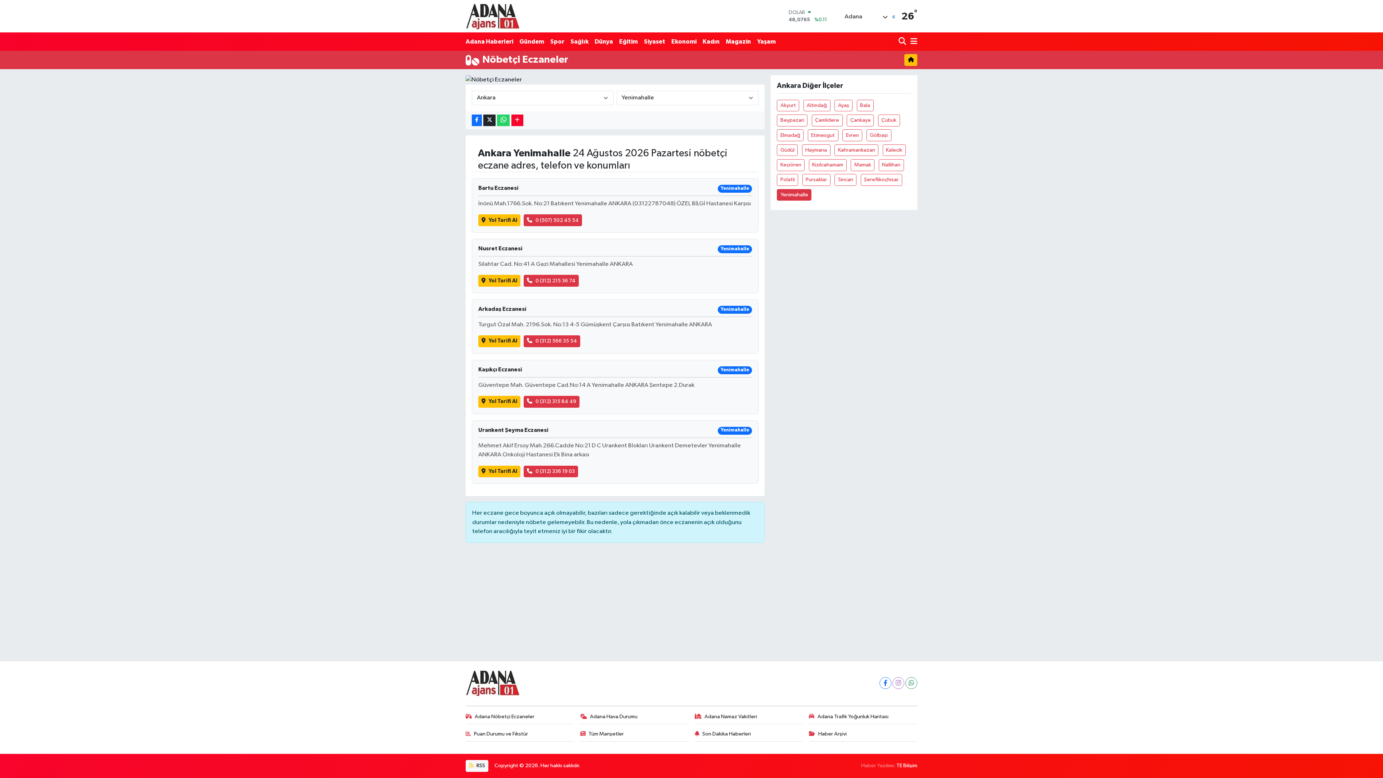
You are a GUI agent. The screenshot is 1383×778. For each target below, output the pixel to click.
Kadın (711, 42)
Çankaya (860, 120)
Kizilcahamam (827, 164)
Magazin (738, 42)
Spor (557, 42)
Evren (852, 135)
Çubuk (888, 120)
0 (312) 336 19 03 (555, 471)
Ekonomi (684, 42)
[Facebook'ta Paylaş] (477, 120)
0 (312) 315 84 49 (556, 401)
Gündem (531, 42)
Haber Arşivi (832, 734)
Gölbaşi (879, 135)
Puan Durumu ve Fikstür (501, 734)
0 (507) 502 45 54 (557, 220)
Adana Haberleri (489, 42)
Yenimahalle (794, 194)
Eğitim (628, 42)
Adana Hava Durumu (613, 716)
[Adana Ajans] (493, 16)
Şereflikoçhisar (881, 179)
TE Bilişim (906, 765)
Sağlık (579, 42)
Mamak (862, 164)
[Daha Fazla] (517, 120)
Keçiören (790, 164)
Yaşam (766, 42)
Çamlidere (827, 120)
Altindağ (817, 105)
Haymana (816, 150)
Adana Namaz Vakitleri (730, 716)
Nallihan (891, 164)
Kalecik (894, 150)
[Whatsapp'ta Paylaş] (503, 120)
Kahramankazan (856, 150)
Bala (865, 105)
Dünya (604, 42)
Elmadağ (790, 135)
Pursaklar (816, 179)
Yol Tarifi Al (503, 220)
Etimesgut (823, 135)
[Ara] (903, 41)
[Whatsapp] (911, 683)
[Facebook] (885, 683)
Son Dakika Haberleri (726, 734)
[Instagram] (898, 683)
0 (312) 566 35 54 (556, 341)
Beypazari (792, 120)
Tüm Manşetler (606, 734)
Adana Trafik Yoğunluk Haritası (853, 716)
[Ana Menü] (913, 41)
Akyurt (788, 105)
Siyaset (654, 42)
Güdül (787, 150)
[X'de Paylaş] (489, 120)
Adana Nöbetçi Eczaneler (504, 716)
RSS (480, 765)
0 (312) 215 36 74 (556, 280)
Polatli (787, 179)
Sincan (845, 179)
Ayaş (843, 105)
